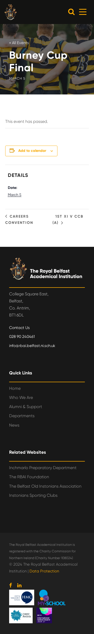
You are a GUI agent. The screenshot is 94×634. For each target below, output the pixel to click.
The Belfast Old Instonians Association (45, 486)
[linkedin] (19, 585)
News (14, 425)
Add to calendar (32, 150)
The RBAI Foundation (29, 476)
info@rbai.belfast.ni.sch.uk (32, 345)
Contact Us (19, 327)
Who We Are (21, 397)
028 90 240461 (22, 336)
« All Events (19, 42)
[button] (71, 11)
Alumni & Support (25, 406)
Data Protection (44, 571)
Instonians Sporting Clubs (33, 495)
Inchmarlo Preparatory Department (43, 467)
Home (15, 388)
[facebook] (10, 585)
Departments (21, 415)
